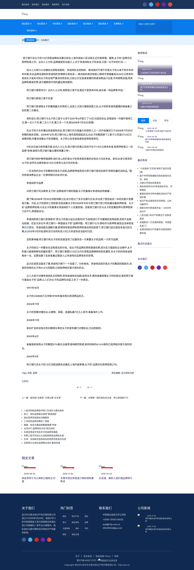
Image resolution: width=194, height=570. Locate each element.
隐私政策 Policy (103, 556)
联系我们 (35, 4)
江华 (41, 40)
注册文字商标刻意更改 (149, 107)
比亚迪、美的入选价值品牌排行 (115, 478)
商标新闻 (30, 40)
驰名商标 (75, 522)
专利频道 (56, 24)
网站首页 (26, 24)
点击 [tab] (155, 120)
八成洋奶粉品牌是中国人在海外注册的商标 (44, 410)
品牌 (35, 373)
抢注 (64, 522)
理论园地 (31, 30)
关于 (77, 556)
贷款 (30, 373)
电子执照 (65, 4)
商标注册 (75, 534)
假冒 (64, 534)
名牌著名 (118, 24)
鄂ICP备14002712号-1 (87, 560)
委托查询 (25, 4)
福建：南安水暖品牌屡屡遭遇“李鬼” (40, 425)
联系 (116, 556)
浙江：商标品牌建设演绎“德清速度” (40, 414)
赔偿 (26, 227)
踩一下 (89, 387)
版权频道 (72, 24)
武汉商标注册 (127, 373)
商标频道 (41, 24)
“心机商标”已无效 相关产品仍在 (153, 73)
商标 (64, 516)
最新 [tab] (143, 120)
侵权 (86, 516)
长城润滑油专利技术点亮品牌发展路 (41, 432)
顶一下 (79, 387)
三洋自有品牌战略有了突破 (36, 421)
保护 (77, 528)
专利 (86, 528)
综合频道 (87, 24)
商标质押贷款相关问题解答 (36, 417)
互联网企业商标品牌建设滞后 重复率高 (42, 443)
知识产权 (75, 516)
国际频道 (102, 24)
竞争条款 (87, 556)
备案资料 (55, 4)
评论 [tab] (166, 120)
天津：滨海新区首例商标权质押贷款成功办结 (45, 439)
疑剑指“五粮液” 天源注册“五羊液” (45, 398)
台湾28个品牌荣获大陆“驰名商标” (39, 428)
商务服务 (45, 4)
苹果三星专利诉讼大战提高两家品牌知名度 (44, 435)
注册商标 (66, 528)
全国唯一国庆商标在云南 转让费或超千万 (108, 398)
